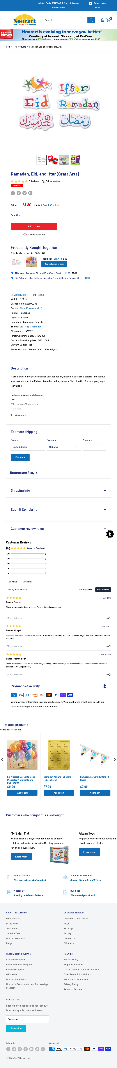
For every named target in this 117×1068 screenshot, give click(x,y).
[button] (42, 160)
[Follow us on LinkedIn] (43, 1049)
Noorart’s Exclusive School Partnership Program (27, 986)
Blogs (9, 943)
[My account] (102, 20)
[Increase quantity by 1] (42, 215)
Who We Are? (13, 918)
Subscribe (16, 1028)
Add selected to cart (54, 264)
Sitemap (68, 928)
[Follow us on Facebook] (8, 1049)
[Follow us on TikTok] (37, 1049)
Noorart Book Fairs (16, 979)
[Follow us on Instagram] (20, 1049)
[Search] (91, 20)
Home (9, 46)
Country (15, 439)
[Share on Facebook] (13, 192)
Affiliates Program (15, 959)
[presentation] (2, 759)
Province (52, 439)
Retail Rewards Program (19, 964)
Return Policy (71, 959)
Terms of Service (73, 989)
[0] (108, 20)
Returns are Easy (22, 473)
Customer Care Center (76, 918)
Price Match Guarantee (76, 979)
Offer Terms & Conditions (77, 974)
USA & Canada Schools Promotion (81, 969)
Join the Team (13, 933)
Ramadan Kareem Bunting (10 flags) (95, 778)
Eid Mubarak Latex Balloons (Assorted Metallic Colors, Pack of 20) (47, 278)
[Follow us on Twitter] (14, 1049)
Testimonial (12, 928)
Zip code (87, 439)
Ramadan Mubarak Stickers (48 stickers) (57, 778)
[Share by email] (30, 192)
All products (20, 46)
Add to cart (34, 226)
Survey (67, 933)
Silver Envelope (19, 295)
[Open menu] (7, 20)
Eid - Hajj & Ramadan (30, 326)
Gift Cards (69, 943)
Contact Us (70, 938)
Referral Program (15, 969)
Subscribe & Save (100, 5)
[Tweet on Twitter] (24, 192)
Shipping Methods (73, 964)
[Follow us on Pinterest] (25, 1049)
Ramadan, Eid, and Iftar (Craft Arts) (38, 273)
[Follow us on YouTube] (31, 1049)
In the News (12, 923)
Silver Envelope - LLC (31, 308)
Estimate (20, 457)
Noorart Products (15, 938)
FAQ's (66, 923)
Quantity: (16, 215)
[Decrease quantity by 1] (26, 215)
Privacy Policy (71, 984)
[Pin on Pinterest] (19, 192)
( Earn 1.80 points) (50, 205)
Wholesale (11, 974)
